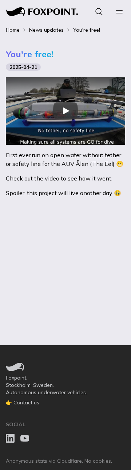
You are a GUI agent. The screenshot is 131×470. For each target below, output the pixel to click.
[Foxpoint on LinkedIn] (10, 438)
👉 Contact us (22, 402)
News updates (46, 30)
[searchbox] (99, 11)
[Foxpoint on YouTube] (24, 438)
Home (13, 30)
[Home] (42, 11)
